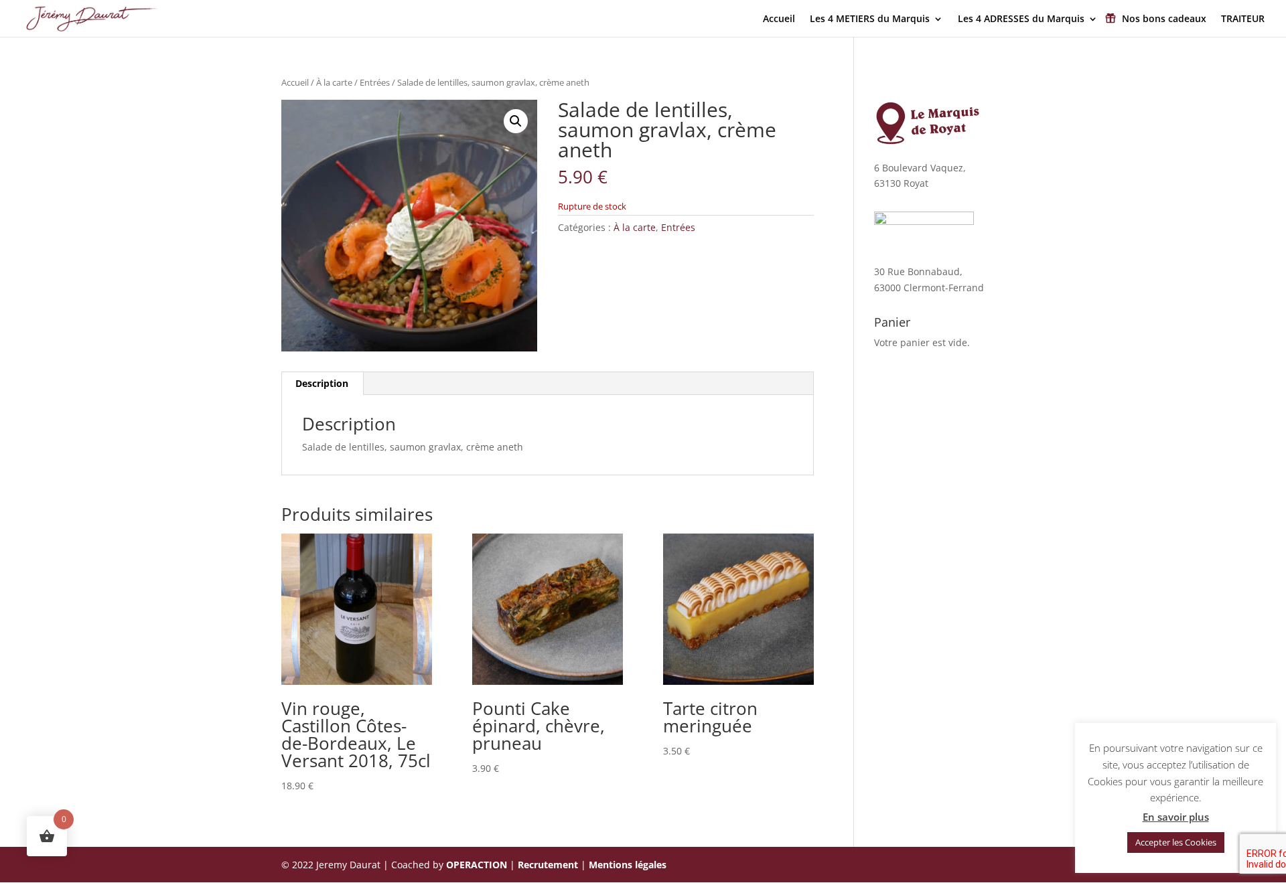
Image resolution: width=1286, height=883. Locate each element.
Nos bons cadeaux (1164, 19)
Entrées (375, 82)
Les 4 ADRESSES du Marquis (1021, 19)
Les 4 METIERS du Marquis (870, 19)
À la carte (334, 82)
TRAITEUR (1243, 19)
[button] (516, 121)
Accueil (779, 19)
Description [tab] (321, 383)
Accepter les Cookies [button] (1175, 842)
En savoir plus (1176, 816)
